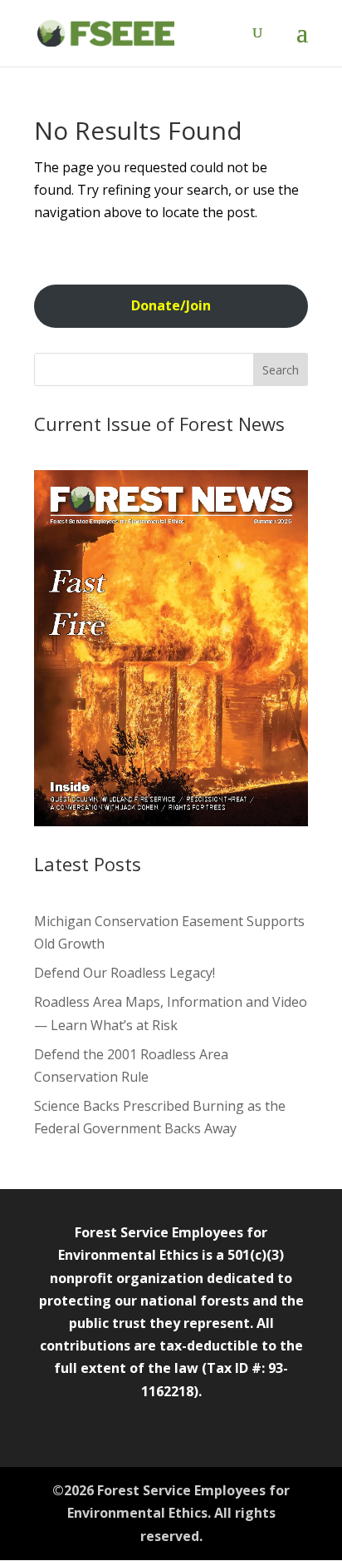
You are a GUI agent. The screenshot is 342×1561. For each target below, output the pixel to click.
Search (280, 370)
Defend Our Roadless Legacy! (124, 973)
